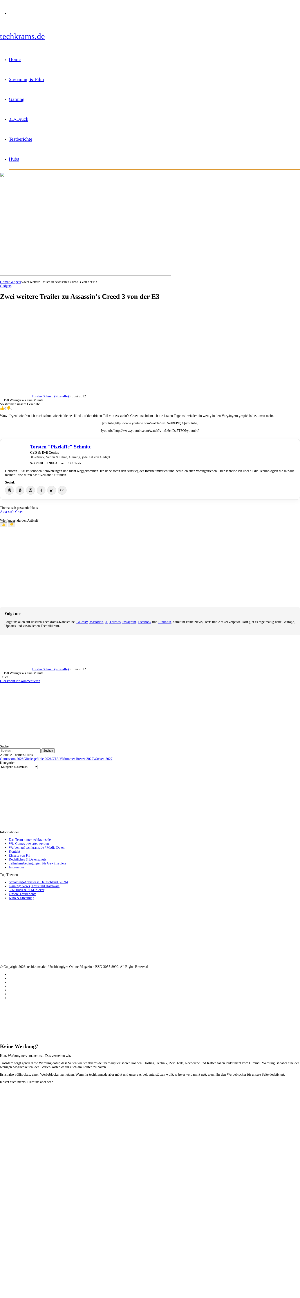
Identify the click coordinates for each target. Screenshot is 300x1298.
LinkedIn (164, 622)
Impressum (16, 867)
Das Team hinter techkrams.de (30, 839)
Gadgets (15, 282)
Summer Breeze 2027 (78, 759)
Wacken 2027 (102, 759)
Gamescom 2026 (11, 759)
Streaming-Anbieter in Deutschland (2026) (38, 882)
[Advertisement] (132, 336)
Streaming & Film (26, 79)
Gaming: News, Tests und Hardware (34, 886)
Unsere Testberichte (22, 894)
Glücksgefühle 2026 (37, 759)
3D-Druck (18, 119)
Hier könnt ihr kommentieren (20, 681)
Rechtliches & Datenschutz (27, 859)
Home (15, 59)
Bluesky (82, 622)
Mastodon (96, 622)
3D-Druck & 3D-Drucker (26, 890)
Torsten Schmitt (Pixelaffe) (50, 396)
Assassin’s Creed (11, 512)
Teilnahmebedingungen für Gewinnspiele (37, 863)
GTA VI (57, 759)
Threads (115, 622)
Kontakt (14, 851)
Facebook (144, 622)
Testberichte (20, 139)
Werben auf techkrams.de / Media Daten (37, 847)
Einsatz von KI (19, 855)
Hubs (14, 159)
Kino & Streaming (21, 898)
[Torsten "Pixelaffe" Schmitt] (15, 454)
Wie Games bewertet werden (29, 843)
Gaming (16, 99)
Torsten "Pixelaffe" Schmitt (60, 447)
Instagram (129, 622)
